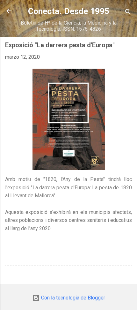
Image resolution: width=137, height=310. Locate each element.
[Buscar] (128, 13)
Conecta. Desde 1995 (68, 11)
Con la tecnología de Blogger (72, 298)
